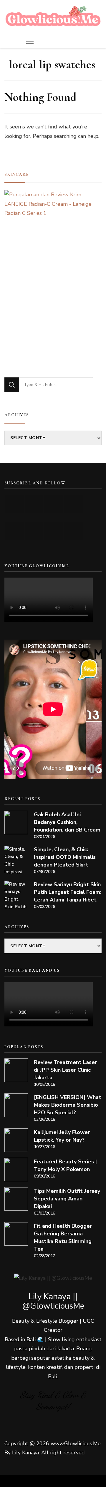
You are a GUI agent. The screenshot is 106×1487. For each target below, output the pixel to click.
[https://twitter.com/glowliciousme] (53, 504)
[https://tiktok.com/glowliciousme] (53, 531)
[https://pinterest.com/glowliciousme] (34, 531)
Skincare (16, 174)
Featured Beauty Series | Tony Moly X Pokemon (65, 1165)
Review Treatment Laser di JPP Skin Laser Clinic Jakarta (65, 1070)
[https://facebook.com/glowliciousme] (73, 504)
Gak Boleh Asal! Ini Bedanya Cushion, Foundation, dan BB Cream (67, 822)
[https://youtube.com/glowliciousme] (14, 504)
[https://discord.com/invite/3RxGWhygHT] (73, 531)
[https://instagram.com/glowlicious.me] (34, 504)
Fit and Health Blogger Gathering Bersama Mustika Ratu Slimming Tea (63, 1237)
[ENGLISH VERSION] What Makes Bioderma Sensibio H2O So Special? (67, 1105)
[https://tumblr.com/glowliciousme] (14, 531)
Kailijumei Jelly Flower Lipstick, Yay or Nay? (62, 1136)
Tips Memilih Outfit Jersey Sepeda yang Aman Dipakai (67, 1198)
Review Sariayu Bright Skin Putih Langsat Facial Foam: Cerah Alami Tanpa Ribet (67, 892)
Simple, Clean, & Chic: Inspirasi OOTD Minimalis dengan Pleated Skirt (65, 857)
